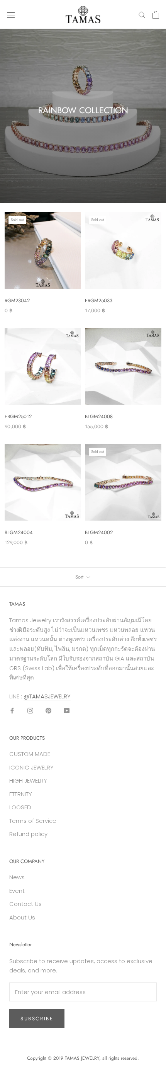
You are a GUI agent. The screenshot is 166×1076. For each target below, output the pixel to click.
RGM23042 (17, 300)
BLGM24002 (99, 532)
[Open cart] (155, 15)
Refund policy (28, 834)
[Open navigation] (11, 15)
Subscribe (36, 1018)
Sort (80, 577)
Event (17, 891)
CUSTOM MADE (29, 754)
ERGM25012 (18, 416)
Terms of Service (32, 821)
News (17, 877)
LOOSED (20, 807)
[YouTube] (66, 710)
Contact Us (25, 904)
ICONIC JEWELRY (31, 767)
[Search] (142, 14)
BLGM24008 (99, 416)
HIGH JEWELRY (28, 780)
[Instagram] (30, 710)
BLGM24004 (19, 532)
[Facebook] (12, 710)
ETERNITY (20, 794)
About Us (22, 917)
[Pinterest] (48, 710)
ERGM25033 (98, 300)
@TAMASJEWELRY (47, 696)
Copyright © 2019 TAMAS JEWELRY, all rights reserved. (83, 1058)
